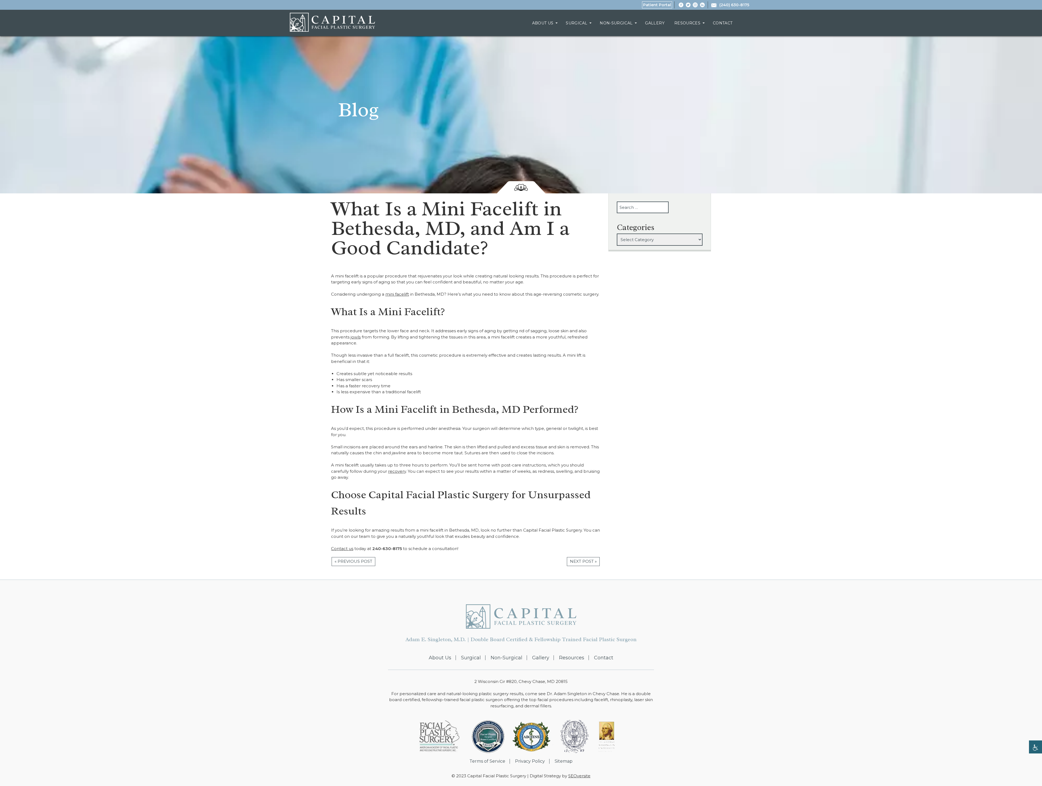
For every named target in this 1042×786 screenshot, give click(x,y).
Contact (722, 23)
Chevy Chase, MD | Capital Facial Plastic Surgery (332, 22)
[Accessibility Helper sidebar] (1035, 746)
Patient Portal (657, 4)
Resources (687, 23)
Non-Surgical (616, 23)
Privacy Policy (530, 761)
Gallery (654, 23)
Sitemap (564, 761)
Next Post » (583, 561)
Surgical (576, 23)
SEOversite (579, 775)
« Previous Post (353, 561)
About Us (543, 23)
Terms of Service (487, 761)
